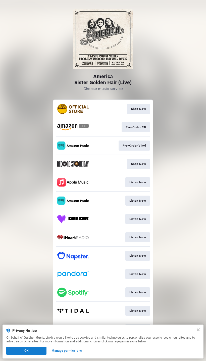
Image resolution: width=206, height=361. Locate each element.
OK (26, 350)
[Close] (198, 330)
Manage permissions (67, 350)
